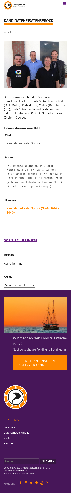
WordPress (21, 470)
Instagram (26, 483)
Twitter (31, 483)
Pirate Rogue (18, 473)
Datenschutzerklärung (16, 432)
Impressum (10, 427)
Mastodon (36, 483)
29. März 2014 (12, 32)
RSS (47, 483)
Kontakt (8, 438)
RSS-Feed (9, 443)
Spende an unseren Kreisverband (37, 363)
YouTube (42, 483)
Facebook (20, 483)
